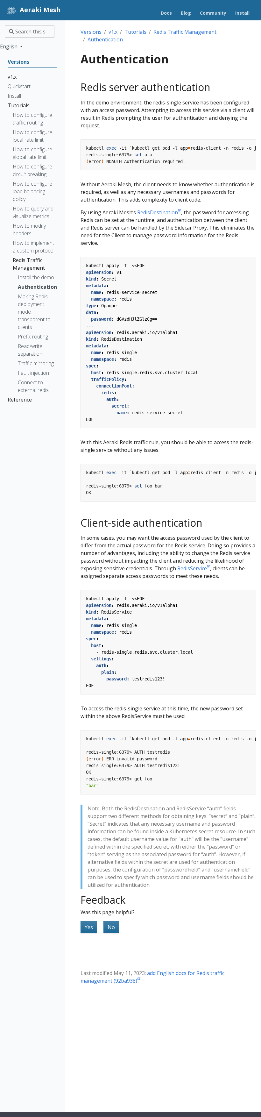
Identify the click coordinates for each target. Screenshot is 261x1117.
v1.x (113, 31)
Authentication (105, 39)
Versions (91, 31)
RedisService (192, 568)
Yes (89, 927)
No (111, 927)
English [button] (9, 46)
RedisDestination (157, 212)
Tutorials (135, 31)
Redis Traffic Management (184, 31)
